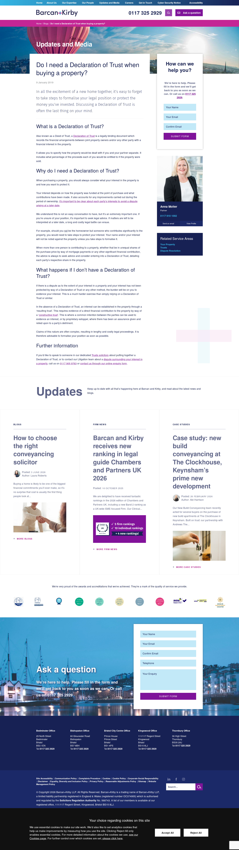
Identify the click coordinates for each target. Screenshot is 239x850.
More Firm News (107, 549)
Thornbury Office (181, 730)
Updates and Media (109, 2)
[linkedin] (169, 779)
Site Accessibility (44, 778)
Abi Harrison (197, 499)
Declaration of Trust (84, 136)
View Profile (191, 223)
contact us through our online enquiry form (103, 363)
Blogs (45, 23)
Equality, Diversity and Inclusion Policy (69, 781)
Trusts (163, 247)
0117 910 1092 (168, 215)
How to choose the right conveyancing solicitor (35, 449)
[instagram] (183, 779)
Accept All (168, 832)
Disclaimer (43, 781)
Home (39, 2)
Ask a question (192, 12)
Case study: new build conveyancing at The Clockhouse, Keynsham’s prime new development (197, 461)
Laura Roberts (39, 475)
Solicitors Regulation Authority (78, 800)
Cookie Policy (119, 778)
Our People (88, 2)
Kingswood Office (147, 730)
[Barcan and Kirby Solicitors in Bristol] (57, 13)
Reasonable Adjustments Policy (121, 781)
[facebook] (176, 779)
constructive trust (48, 315)
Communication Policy (66, 778)
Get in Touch (145, 2)
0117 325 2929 (145, 12)
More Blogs (24, 538)
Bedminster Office (45, 730)
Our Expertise (69, 2)
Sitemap (142, 781)
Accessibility (196, 2)
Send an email (168, 223)
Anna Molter (168, 206)
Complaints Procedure (89, 778)
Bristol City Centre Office (117, 730)
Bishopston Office (79, 730)
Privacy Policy (96, 781)
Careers (129, 2)
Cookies (106, 778)
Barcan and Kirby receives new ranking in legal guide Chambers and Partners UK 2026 (118, 457)
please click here (112, 838)
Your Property (167, 244)
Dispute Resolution (170, 250)
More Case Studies (188, 567)
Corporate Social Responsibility (143, 778)
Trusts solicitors (100, 355)
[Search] (168, 12)
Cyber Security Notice (169, 2)
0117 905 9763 (68, 363)
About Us (52, 2)
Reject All (196, 832)
